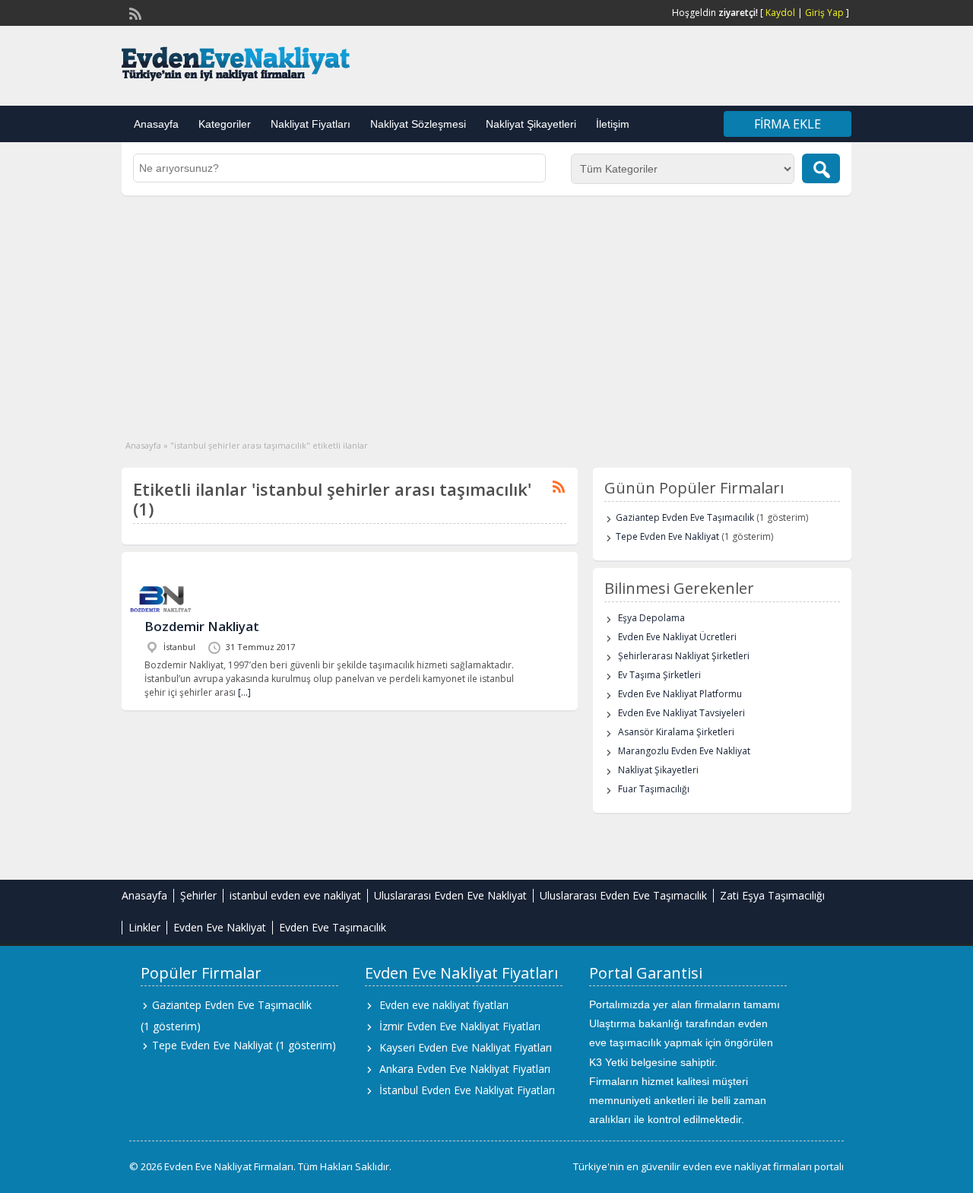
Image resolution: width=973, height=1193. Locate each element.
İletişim (612, 124)
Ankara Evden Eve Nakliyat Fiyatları (464, 1068)
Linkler (144, 927)
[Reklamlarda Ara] (821, 168)
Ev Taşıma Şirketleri (659, 674)
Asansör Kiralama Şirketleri (676, 731)
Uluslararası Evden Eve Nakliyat (450, 895)
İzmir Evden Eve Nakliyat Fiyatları (459, 1026)
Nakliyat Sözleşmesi (418, 124)
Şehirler (198, 895)
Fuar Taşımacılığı (653, 788)
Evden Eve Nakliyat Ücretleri (677, 636)
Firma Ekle (787, 124)
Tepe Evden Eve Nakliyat (667, 536)
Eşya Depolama (651, 617)
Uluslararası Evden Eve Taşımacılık (623, 895)
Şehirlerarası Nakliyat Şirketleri (684, 655)
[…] (244, 692)
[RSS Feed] (134, 12)
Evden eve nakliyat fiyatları (444, 1005)
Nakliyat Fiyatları (310, 124)
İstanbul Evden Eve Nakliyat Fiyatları (467, 1090)
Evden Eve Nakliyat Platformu (680, 693)
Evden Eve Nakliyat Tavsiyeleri (681, 712)
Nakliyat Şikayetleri (531, 124)
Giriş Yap (824, 12)
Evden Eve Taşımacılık (332, 927)
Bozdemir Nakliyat (201, 626)
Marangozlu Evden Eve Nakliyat (684, 750)
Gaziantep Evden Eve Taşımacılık (685, 517)
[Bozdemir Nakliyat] (161, 612)
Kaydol (780, 12)
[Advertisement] (486, 309)
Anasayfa (156, 124)
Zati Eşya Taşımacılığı (772, 895)
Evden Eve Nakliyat (219, 927)
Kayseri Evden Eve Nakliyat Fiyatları (465, 1047)
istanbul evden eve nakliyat (295, 895)
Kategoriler (224, 124)
